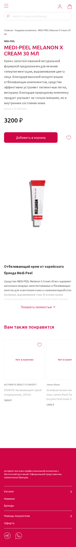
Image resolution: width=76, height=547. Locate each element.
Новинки (9, 498)
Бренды (9, 505)
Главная (8, 30)
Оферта (9, 523)
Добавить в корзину (31, 137)
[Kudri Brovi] (38, 6)
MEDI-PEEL (9, 41)
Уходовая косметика (25, 30)
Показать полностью (36, 307)
